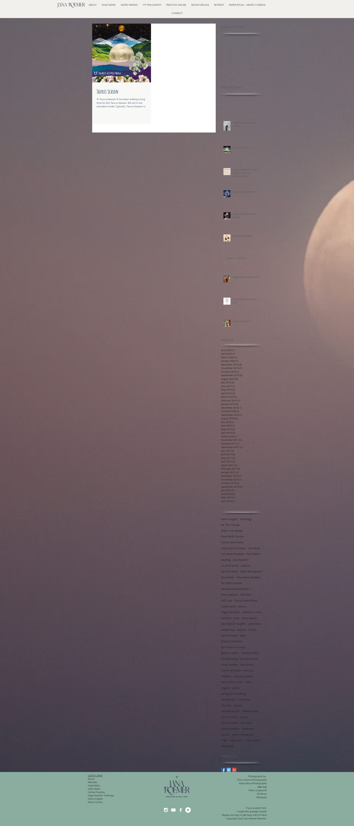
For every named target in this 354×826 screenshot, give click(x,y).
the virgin (247, 722)
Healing (225, 560)
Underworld (228, 606)
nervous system (243, 676)
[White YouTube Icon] (173, 810)
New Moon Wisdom (249, 577)
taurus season (230, 722)
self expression (230, 711)
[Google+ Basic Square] (234, 770)
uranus (225, 734)
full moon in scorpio (233, 647)
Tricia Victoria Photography (252, 779)
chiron (252, 629)
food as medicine (231, 641)
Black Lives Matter (232, 530)
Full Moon (254, 548)
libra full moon (249, 659)
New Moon (227, 577)
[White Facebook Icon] (180, 810)
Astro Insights (229, 519)
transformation (230, 728)
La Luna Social (230, 565)
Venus (242, 606)
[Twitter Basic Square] (229, 770)
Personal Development (235, 589)
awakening (227, 629)
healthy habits (250, 653)
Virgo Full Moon (230, 612)
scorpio (238, 705)
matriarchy (247, 664)
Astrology (246, 519)
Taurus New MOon (245, 600)
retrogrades (228, 699)
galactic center (230, 653)
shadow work (250, 711)
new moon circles (232, 682)
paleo (235, 688)
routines (226, 705)
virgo (224, 740)
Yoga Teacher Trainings (101, 795)
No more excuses (231, 583)
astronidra (254, 623)
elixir (243, 635)
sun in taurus (229, 717)
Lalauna (246, 565)
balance (241, 629)
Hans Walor (253, 554)
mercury (248, 670)
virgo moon (236, 740)
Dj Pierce (262, 793)
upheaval (247, 728)
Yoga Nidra (94, 785)
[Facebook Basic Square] (223, 770)
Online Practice (96, 792)
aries (237, 618)
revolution (244, 699)
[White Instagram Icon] (166, 810)
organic (225, 688)
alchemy (226, 618)
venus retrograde (243, 734)
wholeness (227, 746)
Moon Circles (95, 802)
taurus (244, 717)
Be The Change (230, 525)
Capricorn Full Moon (233, 548)
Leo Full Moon (229, 571)
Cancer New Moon (232, 542)
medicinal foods (231, 670)
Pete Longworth (258, 790)
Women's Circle (251, 612)
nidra (248, 682)
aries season (249, 618)
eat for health (229, 635)
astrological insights (233, 623)
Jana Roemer (240, 560)
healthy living (229, 659)
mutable (226, 676)
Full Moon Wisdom (232, 554)
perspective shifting (233, 694)
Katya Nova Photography (253, 783)
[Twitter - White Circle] (188, 810)
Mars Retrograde (250, 571)
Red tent (245, 594)
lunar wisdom (229, 664)
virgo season (253, 740)
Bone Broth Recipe (232, 536)
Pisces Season (229, 594)
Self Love (226, 600)
